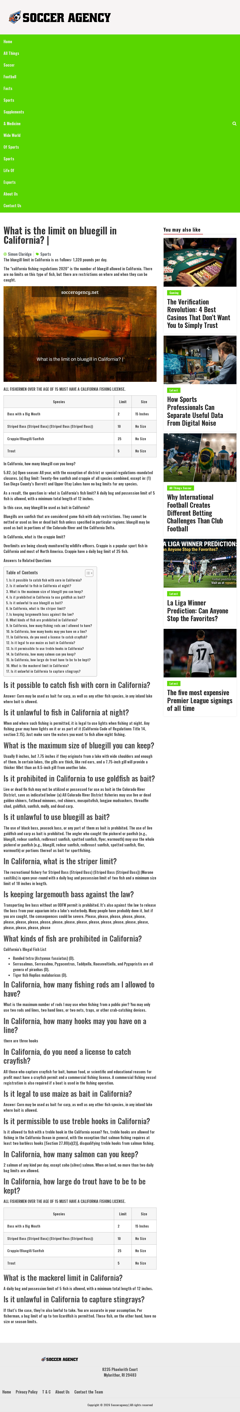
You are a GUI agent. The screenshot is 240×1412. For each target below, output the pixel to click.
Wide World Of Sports (12, 141)
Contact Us (12, 205)
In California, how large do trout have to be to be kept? (51, 659)
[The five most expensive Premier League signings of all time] (200, 653)
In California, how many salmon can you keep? (43, 654)
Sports (9, 158)
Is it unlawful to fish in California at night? (40, 585)
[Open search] (234, 123)
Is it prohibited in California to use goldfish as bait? (47, 597)
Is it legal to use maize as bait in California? (43, 642)
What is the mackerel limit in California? (40, 665)
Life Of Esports (10, 176)
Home (8, 41)
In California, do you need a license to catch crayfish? (49, 637)
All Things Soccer (11, 59)
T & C (46, 1392)
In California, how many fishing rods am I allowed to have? (51, 625)
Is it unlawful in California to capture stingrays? (46, 671)
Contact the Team (88, 1392)
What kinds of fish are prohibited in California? (44, 619)
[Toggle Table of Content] (87, 573)
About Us (11, 194)
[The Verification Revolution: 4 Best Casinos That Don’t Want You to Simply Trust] (200, 262)
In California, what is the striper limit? (38, 608)
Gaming (174, 293)
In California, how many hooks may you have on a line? (49, 631)
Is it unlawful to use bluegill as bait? (36, 602)
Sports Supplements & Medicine (14, 111)
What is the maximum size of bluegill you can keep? (46, 591)
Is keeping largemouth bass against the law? (41, 614)
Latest (173, 390)
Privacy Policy (27, 1392)
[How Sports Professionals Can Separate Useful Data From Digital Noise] (200, 360)
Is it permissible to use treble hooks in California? (47, 648)
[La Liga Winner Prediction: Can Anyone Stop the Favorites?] (200, 563)
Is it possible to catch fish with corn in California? (45, 580)
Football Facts (10, 82)
